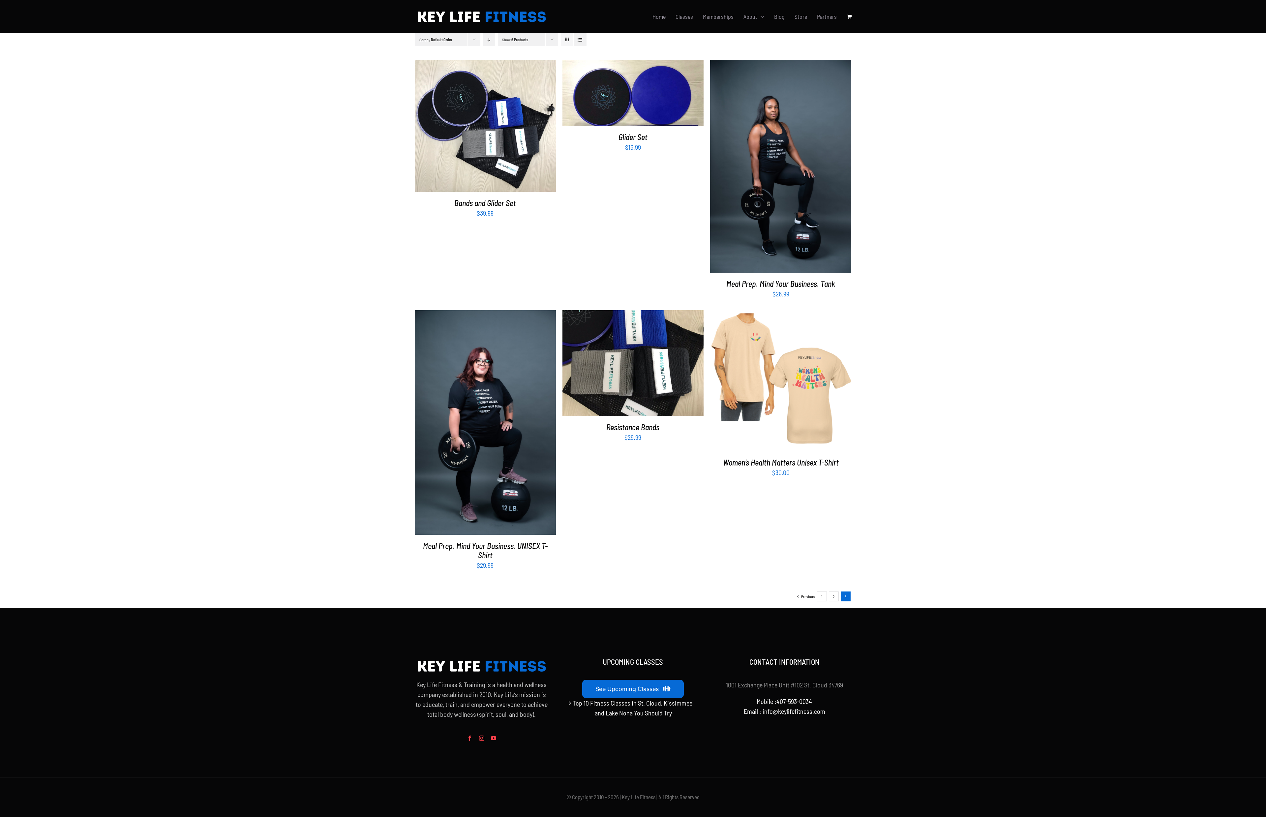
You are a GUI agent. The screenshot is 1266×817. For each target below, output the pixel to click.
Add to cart (470, 127)
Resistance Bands (632, 427)
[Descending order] (489, 39)
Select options (765, 168)
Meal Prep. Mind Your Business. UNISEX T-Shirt (485, 550)
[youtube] (493, 738)
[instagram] (481, 738)
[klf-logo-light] (481, 11)
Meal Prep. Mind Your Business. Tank (780, 283)
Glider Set (633, 137)
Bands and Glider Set (485, 203)
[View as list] (580, 39)
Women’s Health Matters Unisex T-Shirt (781, 462)
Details (505, 127)
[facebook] (469, 738)
